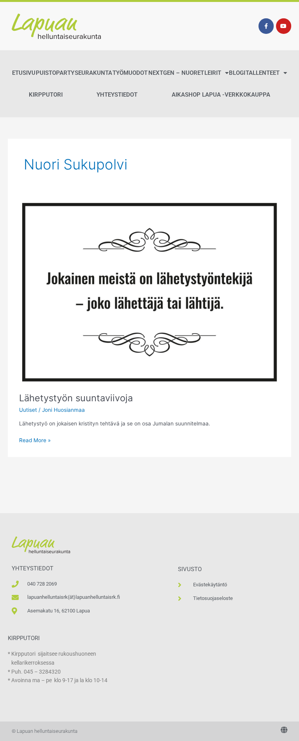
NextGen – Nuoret (176, 72)
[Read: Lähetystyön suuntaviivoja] (149, 292)
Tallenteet (263, 72)
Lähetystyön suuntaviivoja (76, 398)
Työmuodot (130, 72)
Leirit (212, 72)
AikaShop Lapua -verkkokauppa (221, 94)
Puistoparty (55, 72)
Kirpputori (46, 94)
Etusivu (23, 72)
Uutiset (28, 410)
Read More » (35, 439)
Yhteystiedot (117, 94)
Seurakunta (93, 72)
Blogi (237, 72)
